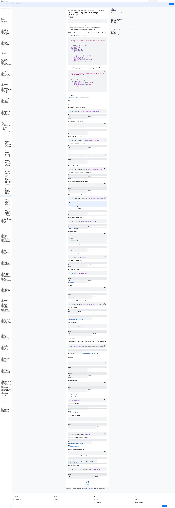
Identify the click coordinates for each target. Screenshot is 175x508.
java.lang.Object (70, 97)
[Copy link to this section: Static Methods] (77, 104)
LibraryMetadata (71, 390)
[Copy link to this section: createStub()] (74, 360)
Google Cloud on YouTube (138, 500)
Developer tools (78, 10)
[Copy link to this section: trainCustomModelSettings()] (81, 465)
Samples (16, 5)
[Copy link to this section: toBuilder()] (73, 430)
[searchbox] (6, 8)
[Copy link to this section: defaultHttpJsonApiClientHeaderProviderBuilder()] (90, 181)
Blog (135, 496)
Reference (11, 5)
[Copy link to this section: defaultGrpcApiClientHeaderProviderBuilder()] (88, 152)
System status (56, 500)
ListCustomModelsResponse (89, 427)
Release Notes (56, 499)
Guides (7, 5)
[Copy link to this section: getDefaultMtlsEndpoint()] (80, 254)
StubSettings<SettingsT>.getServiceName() (75, 412)
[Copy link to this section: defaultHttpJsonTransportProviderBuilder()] (87, 194)
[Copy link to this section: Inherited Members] (80, 100)
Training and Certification (97, 502)
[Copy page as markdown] (78, 15)
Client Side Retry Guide (78, 65)
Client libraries (19, 3)
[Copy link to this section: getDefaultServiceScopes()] (80, 269)
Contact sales (15, 500)
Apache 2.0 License (68, 489)
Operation (86, 478)
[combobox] (152, 1)
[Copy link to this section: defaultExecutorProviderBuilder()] (83, 136)
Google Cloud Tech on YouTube (139, 502)
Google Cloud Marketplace (17, 499)
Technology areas (15, 1)
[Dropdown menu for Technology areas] (19, 1)
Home (69, 10)
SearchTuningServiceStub (72, 370)
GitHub (95, 496)
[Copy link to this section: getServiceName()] (77, 396)
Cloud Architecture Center (98, 500)
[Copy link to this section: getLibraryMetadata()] (78, 380)
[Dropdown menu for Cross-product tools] (28, 1)
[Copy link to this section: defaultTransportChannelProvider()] (84, 217)
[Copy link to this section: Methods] (74, 357)
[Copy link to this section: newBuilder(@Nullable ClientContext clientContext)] (90, 300)
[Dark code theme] (104, 20)
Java (13, 3)
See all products (15, 496)
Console (160, 1)
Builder (69, 118)
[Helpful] (105, 10)
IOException (70, 377)
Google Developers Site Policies (81, 489)
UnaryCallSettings (71, 427)
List (69, 282)
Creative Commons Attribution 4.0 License (90, 488)
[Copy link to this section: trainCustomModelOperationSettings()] (85, 449)
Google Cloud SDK (7, 3)
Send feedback (103, 12)
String (69, 250)
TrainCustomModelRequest (81, 461)
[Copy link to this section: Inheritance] (74, 95)
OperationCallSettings (72, 461)
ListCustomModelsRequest (79, 427)
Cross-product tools (24, 1)
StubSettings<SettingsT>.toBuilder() (74, 446)
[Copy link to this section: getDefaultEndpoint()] (78, 231)
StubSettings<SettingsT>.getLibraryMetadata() (75, 394)
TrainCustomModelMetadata (73, 462)
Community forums (56, 496)
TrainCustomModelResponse (91, 461)
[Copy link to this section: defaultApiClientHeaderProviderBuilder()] (86, 107)
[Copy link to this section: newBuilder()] (74, 285)
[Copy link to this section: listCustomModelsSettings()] (80, 415)
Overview (2, 5)
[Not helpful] (106, 10)
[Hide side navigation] (11, 506)
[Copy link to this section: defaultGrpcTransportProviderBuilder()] (85, 165)
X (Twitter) (136, 499)
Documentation (73, 10)
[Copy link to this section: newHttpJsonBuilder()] (78, 322)
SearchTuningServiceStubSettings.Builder (76, 297)
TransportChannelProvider (73, 228)
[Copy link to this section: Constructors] (76, 338)
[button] (6, 122)
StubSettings (77, 97)
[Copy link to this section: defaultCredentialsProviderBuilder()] (84, 121)
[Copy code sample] (106, 20)
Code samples (96, 499)
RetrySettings (78, 35)
